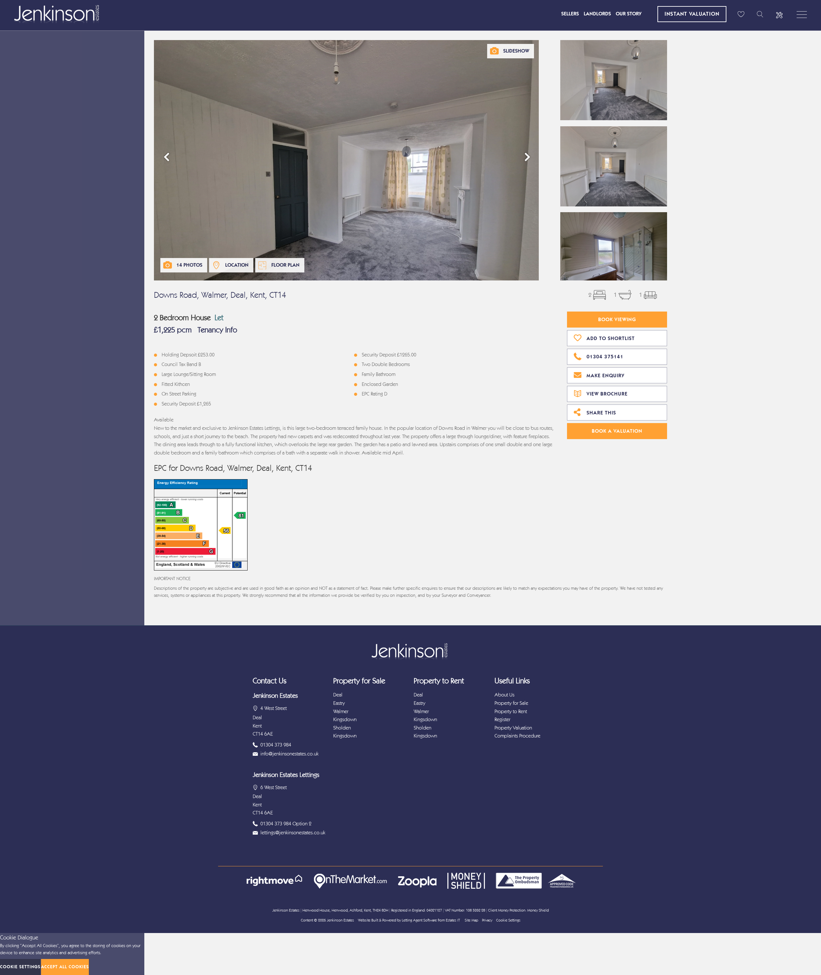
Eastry (339, 703)
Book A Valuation (617, 431)
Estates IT (453, 920)
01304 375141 (605, 357)
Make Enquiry (605, 375)
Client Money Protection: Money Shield (518, 910)
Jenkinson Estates (340, 920)
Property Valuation (513, 728)
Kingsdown (345, 719)
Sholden (342, 728)
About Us (504, 695)
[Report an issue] (779, 14)
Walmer (340, 711)
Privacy (487, 920)
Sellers (570, 14)
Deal (338, 695)
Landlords (597, 14)
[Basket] (740, 14)
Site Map (471, 920)
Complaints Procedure (517, 736)
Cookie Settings (508, 920)
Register (502, 719)
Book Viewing (617, 319)
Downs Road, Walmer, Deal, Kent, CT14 (220, 295)
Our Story (628, 14)
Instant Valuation (691, 14)
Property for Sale (511, 703)
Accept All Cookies (65, 967)
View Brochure (607, 394)
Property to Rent (511, 711)
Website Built (368, 920)
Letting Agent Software (419, 920)
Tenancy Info (217, 329)
